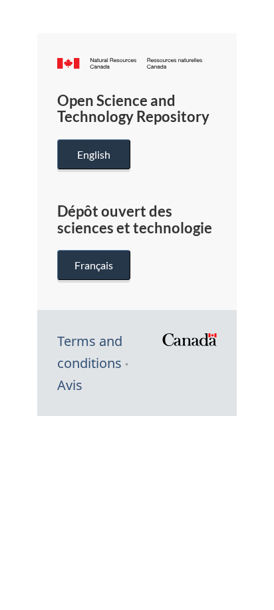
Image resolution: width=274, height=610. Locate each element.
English (93, 154)
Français (93, 265)
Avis (69, 385)
